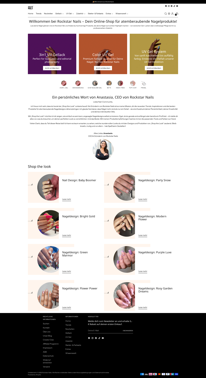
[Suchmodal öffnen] (166, 13)
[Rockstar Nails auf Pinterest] (172, 6)
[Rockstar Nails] (30, 8)
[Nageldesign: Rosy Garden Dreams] (127, 295)
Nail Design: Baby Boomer (79, 180)
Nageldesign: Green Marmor (75, 253)
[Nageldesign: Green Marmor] (51, 259)
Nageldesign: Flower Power (79, 288)
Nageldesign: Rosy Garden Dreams (155, 289)
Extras (68, 349)
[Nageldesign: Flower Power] (51, 295)
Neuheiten (69, 329)
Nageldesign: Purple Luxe (154, 252)
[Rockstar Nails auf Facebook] (166, 6)
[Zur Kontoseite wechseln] (172, 13)
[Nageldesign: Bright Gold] (51, 223)
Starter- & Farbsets (73, 345)
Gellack (68, 333)
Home (68, 321)
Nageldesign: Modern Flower (152, 217)
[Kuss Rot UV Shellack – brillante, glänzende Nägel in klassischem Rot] (109, 84)
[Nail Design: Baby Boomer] (51, 187)
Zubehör (69, 341)
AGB (45, 352)
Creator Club (48, 340)
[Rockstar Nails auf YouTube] (177, 6)
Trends (68, 325)
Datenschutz (48, 356)
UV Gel (68, 337)
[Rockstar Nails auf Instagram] (169, 6)
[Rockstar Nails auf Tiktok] (174, 6)
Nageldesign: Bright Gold (78, 216)
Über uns (46, 332)
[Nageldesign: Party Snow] (127, 187)
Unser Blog (47, 336)
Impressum (47, 348)
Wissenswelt (70, 353)
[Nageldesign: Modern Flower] (127, 223)
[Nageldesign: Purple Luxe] (127, 259)
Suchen (46, 324)
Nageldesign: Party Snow (154, 180)
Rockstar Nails (47, 372)
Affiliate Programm (51, 344)
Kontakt (46, 328)
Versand (46, 367)
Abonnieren (128, 330)
